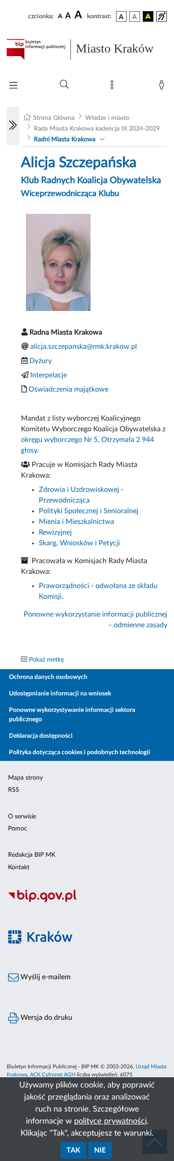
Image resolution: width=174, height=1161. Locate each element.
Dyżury (40, 360)
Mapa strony (25, 778)
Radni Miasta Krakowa (64, 139)
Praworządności (64, 585)
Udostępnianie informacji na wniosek (60, 694)
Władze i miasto (107, 118)
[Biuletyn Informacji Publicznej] (87, 901)
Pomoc (17, 829)
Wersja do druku (45, 1017)
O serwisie (22, 817)
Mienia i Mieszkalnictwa (76, 521)
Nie (100, 1150)
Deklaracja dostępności (41, 736)
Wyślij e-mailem (44, 977)
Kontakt (18, 867)
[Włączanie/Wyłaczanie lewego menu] (13, 126)
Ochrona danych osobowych (48, 677)
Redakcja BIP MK (31, 855)
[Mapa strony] (113, 87)
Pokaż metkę (46, 660)
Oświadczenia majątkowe (68, 389)
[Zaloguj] (163, 87)
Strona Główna (54, 118)
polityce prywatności (110, 1121)
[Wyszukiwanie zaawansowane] (64, 84)
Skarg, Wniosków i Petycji (79, 543)
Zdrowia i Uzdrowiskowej (79, 489)
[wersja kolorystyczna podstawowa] (121, 16)
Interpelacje (48, 375)
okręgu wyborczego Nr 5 (59, 439)
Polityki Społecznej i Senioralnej (88, 511)
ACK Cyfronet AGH (52, 1074)
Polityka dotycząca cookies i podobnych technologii (79, 752)
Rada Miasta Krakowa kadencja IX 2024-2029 (97, 129)
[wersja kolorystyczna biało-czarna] (135, 16)
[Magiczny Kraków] (87, 942)
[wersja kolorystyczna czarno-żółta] (148, 16)
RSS (13, 790)
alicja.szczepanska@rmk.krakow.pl (83, 346)
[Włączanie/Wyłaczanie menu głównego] (13, 86)
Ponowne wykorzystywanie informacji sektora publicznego (72, 715)
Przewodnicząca (64, 500)
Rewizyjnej (55, 532)
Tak (73, 1150)
